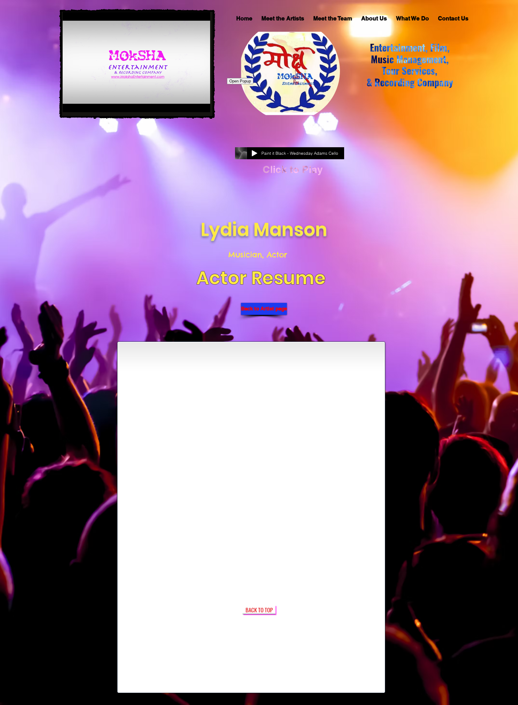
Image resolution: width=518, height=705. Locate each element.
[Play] (254, 153)
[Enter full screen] (202, 104)
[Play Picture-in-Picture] (192, 104)
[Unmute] (81, 104)
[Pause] (70, 104)
